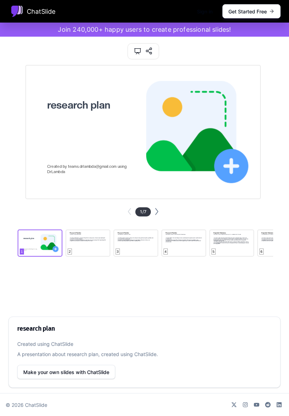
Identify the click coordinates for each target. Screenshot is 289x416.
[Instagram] (245, 404)
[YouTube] (256, 404)
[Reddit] (268, 404)
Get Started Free (247, 11)
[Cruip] (17, 11)
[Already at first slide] (129, 211)
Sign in (205, 11)
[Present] (137, 51)
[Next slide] (156, 211)
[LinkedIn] (279, 404)
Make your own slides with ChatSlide (66, 372)
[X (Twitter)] (234, 404)
